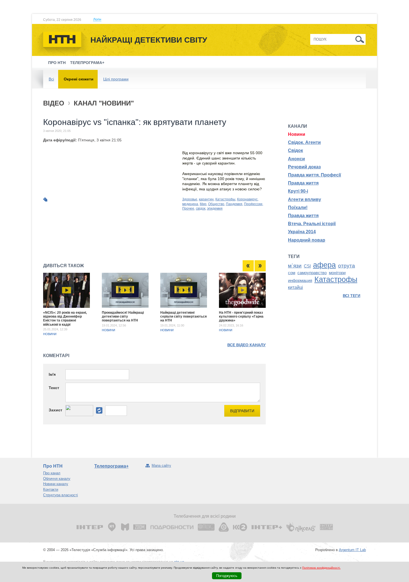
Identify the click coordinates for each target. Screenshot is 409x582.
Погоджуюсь (226, 576)
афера (324, 265)
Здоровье (189, 199)
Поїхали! (297, 207)
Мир (203, 204)
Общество (216, 204)
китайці (295, 287)
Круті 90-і (298, 191)
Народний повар (306, 240)
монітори (337, 273)
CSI (307, 266)
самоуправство (312, 273)
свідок (200, 208)
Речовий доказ (304, 166)
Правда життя (303, 183)
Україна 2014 (302, 231)
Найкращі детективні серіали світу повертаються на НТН (183, 317)
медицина (190, 204)
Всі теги (351, 295)
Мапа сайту (161, 465)
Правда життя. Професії (314, 175)
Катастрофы (225, 199)
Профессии (253, 204)
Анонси (296, 158)
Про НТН (57, 62)
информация (300, 280)
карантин (206, 199)
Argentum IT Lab (352, 550)
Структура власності (60, 495)
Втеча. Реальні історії (312, 223)
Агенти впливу (304, 199)
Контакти (50, 489)
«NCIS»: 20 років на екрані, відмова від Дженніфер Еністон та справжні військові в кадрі (65, 318)
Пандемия (234, 204)
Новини (49, 334)
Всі (51, 79)
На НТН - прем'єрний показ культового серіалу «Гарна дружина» (241, 317)
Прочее (188, 208)
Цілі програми (116, 79)
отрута (346, 266)
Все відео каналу (246, 345)
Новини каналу (55, 484)
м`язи (295, 266)
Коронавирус (247, 199)
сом (291, 273)
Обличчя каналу (56, 479)
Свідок (295, 150)
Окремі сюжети (78, 79)
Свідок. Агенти (304, 142)
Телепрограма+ (87, 62)
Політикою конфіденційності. (321, 567)
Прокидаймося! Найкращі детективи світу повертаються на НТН (123, 317)
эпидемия (215, 208)
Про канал (51, 473)
